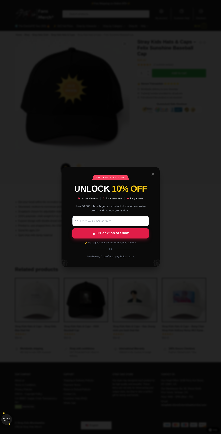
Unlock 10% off (6, 419)
